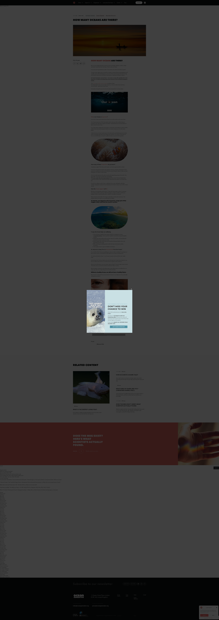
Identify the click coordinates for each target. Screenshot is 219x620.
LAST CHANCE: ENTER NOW (119, 326)
